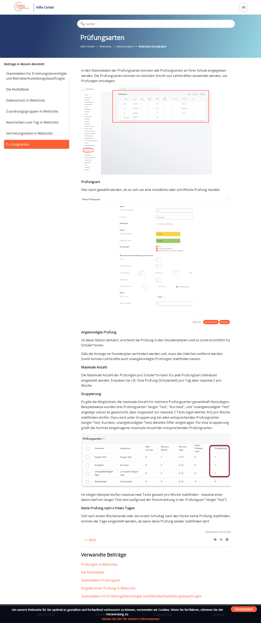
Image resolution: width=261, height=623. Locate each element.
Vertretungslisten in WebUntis (29, 133)
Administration (125, 46)
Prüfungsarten (17, 144)
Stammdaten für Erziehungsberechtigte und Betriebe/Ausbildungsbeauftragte (36, 76)
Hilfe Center (45, 7)
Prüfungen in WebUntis (99, 564)
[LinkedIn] (228, 539)
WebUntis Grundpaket (152, 46)
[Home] (21, 10)
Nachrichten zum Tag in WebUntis (32, 122)
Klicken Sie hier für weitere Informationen (130, 619)
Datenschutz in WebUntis (25, 100)
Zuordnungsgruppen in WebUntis (32, 111)
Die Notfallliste (17, 89)
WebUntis (106, 46)
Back (92, 540)
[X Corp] (222, 539)
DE (244, 7)
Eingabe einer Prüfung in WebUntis (108, 588)
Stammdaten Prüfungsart (100, 580)
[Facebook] (216, 539)
